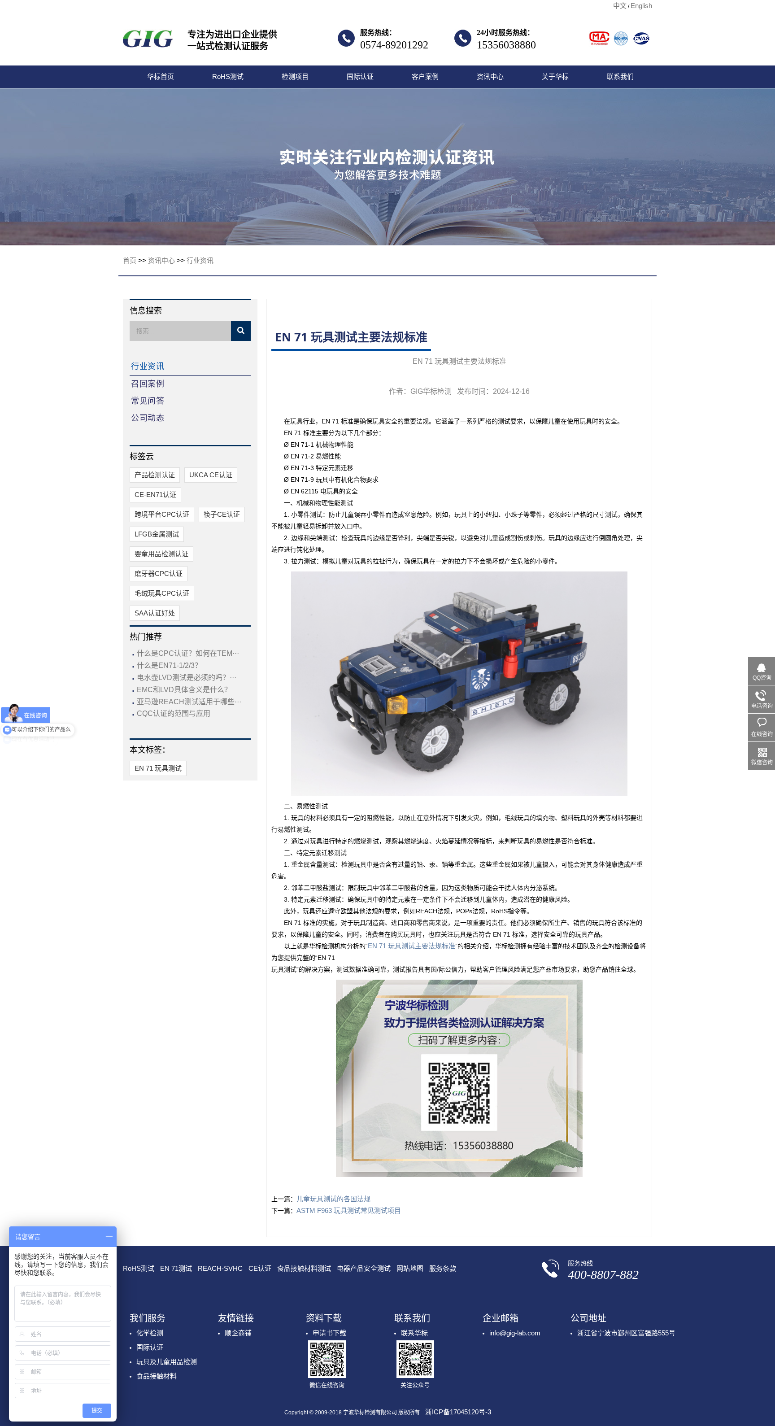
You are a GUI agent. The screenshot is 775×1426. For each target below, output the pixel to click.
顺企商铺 (238, 1333)
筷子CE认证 (222, 514)
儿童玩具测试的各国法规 (333, 1199)
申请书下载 (329, 1333)
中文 (620, 5)
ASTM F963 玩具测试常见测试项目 (348, 1210)
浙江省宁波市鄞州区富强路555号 (626, 1333)
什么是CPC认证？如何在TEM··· (188, 653)
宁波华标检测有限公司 (148, 41)
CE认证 (259, 1268)
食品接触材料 (156, 1376)
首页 (129, 260)
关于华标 (555, 76)
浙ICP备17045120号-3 (458, 1412)
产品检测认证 (155, 475)
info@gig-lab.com (514, 1333)
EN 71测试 (176, 1268)
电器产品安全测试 (364, 1268)
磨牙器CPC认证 (159, 573)
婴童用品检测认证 (161, 554)
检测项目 (295, 76)
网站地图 (409, 1268)
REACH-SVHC (220, 1268)
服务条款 (442, 1268)
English (641, 5)
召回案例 (147, 383)
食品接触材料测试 (304, 1268)
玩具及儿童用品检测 (166, 1361)
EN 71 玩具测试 (158, 768)
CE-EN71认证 (155, 494)
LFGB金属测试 (157, 534)
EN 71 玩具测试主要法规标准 (411, 946)
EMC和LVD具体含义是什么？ (184, 689)
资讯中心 (490, 76)
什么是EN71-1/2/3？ (169, 665)
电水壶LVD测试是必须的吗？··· (186, 677)
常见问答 (147, 401)
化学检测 (149, 1333)
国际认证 (360, 76)
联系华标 (414, 1333)
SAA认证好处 (155, 613)
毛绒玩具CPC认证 (162, 593)
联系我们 (620, 76)
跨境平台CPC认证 (162, 514)
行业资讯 (200, 260)
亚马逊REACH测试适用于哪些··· (189, 702)
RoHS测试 (228, 76)
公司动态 (147, 418)
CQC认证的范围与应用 (173, 713)
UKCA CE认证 (210, 475)
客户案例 (425, 76)
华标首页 (160, 76)
